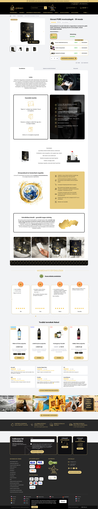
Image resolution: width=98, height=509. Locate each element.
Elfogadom (63, 501)
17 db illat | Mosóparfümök (60, 47)
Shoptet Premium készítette (73, 507)
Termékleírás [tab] (22, 68)
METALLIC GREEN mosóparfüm (19, 370)
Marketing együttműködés (14, 483)
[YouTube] (74, 468)
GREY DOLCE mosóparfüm (71, 380)
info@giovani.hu (73, 461)
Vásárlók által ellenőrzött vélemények (16, 492)
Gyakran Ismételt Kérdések (14, 488)
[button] (32, 316)
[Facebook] (69, 468)
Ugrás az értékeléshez (65, 22)
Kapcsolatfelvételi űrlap (74, 472)
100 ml (77, 352)
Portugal (65, 502)
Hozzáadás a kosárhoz (68, 58)
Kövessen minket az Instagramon (50, 415)
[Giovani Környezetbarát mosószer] (40, 247)
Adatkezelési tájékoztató (14, 463)
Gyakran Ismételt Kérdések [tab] (49, 68)
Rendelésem (12, 470)
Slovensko (14, 496)
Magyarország (40, 496)
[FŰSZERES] (39, 334)
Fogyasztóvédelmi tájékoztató (15, 465)
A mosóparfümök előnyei (14, 486)
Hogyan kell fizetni (13, 477)
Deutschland (66, 496)
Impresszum (12, 468)
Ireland (65, 500)
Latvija (26, 500)
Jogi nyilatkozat (13, 472)
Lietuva (13, 500)
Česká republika (28, 496)
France (78, 500)
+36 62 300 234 (73, 465)
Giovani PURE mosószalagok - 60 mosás (47, 370)
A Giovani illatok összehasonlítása (16, 490)
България (66, 498)
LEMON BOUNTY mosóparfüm (19, 380)
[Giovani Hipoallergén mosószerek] (58, 247)
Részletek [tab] (75, 68)
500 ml (81, 352)
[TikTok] (76, 468)
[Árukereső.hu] (52, 463)
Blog (11, 479)
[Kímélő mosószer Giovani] (75, 247)
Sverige (26, 502)
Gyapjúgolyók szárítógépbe (60, 53)
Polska (52, 496)
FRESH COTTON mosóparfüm (45, 380)
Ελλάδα (78, 498)
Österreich (79, 496)
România (14, 498)
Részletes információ (54, 31)
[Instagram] (71, 468)
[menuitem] (14, 12)
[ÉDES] (78, 334)
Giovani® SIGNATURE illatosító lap (61, 42)
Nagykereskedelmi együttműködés (16, 481)
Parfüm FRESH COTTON (70, 370)
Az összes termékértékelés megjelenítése (49, 390)
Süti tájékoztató (12, 474)
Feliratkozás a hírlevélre (37, 451)
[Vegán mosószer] (22, 247)
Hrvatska (27, 498)
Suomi (13, 502)
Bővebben (19, 357)
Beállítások (34, 507)
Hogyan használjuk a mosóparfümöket (17, 484)
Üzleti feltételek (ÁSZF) (14, 461)
